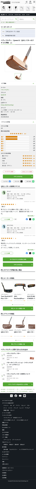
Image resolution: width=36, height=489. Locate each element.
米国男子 (6, 444)
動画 (3, 430)
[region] (18, 9)
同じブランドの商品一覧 (18, 344)
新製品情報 (4, 425)
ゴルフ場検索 (5, 434)
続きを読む (31, 216)
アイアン (18, 405)
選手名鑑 (6, 449)
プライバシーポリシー (7, 470)
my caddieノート (6, 427)
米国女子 (11, 444)
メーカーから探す (6, 412)
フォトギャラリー (13, 449)
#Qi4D (23, 14)
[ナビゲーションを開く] (34, 2)
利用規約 (4, 472)
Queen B (3, 95)
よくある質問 (5, 454)
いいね (6, 219)
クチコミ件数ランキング (22, 420)
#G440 (27, 14)
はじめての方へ (6, 452)
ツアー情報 (4, 437)
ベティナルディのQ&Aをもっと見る (18, 384)
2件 (11, 43)
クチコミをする (18, 176)
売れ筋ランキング (17, 417)
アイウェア (27, 408)
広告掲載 (4, 477)
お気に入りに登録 (27, 172)
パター (28, 405)
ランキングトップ (8, 417)
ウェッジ (23, 405)
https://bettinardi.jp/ (7, 105)
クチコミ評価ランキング (9, 420)
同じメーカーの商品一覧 (18, 308)
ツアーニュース (7, 439)
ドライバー (6, 405)
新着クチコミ (5, 422)
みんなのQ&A (5, 432)
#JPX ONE (10, 14)
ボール (5, 408)
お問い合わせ (5, 464)
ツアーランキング (16, 439)
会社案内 (4, 475)
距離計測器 (6, 410)
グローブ (12, 410)
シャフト (10, 408)
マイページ (4, 456)
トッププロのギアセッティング (26, 449)
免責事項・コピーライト (8, 468)
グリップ (16, 408)
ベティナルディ (5, 90)
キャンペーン (5, 459)
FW (11, 405)
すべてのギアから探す (7, 400)
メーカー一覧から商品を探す (8, 22)
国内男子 (17, 444)
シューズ (21, 408)
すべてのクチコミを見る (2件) (18, 259)
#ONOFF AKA (18, 14)
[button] (33, 304)
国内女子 (22, 444)
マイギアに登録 (9, 171)
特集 (3, 461)
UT (13, 405)
